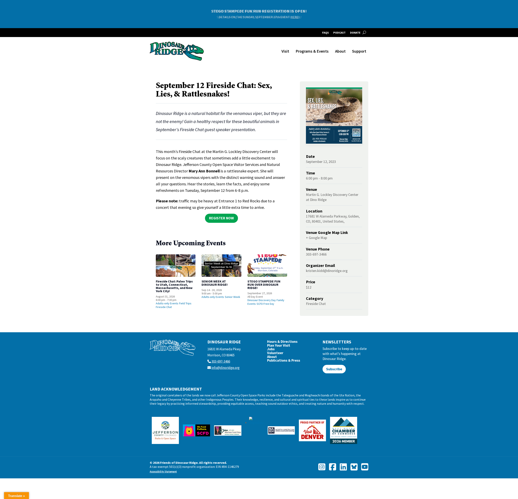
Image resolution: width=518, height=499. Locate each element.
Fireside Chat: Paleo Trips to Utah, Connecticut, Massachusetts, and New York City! (174, 286)
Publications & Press (283, 361)
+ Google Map (316, 237)
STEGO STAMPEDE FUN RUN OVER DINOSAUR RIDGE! (263, 284)
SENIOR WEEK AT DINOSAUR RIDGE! (215, 283)
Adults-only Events (167, 303)
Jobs (271, 350)
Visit (285, 51)
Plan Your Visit (278, 346)
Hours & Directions (282, 342)
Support (359, 51)
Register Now (221, 218)
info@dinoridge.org (225, 367)
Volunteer (275, 354)
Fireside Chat (164, 307)
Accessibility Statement (163, 471)
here (297, 17)
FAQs (325, 32)
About (340, 51)
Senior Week (232, 297)
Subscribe (334, 369)
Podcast (339, 32)
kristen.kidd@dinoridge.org (327, 270)
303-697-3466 (220, 361)
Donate (355, 32)
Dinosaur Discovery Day (261, 300)
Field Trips (185, 303)
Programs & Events (312, 51)
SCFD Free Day (265, 304)
